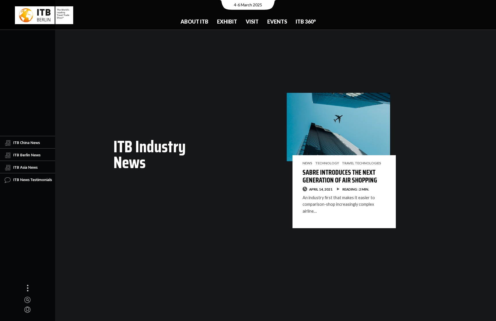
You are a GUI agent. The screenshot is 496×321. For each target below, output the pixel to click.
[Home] (44, 15)
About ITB (194, 21)
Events (277, 21)
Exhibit (227, 21)
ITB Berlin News (26, 154)
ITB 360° (306, 21)
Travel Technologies (361, 163)
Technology (327, 163)
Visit (252, 21)
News (307, 163)
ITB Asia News (25, 167)
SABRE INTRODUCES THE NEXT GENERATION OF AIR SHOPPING (340, 176)
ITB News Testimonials (32, 179)
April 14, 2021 (320, 189)
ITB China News (26, 142)
